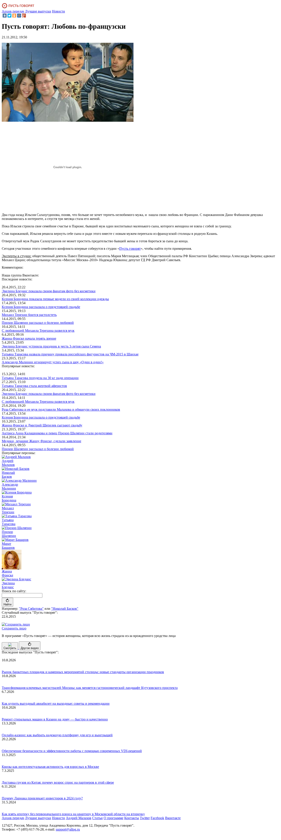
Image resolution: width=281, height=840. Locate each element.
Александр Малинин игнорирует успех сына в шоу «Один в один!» (53, 362)
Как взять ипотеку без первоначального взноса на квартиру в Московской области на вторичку (73, 814)
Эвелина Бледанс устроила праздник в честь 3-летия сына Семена (51, 346)
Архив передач (13, 11)
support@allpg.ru (68, 829)
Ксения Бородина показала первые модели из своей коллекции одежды (55, 299)
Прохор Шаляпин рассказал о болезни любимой (38, 323)
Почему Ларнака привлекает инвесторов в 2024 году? (42, 798)
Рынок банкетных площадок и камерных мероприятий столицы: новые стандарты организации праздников (83, 672)
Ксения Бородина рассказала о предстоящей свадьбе (41, 307)
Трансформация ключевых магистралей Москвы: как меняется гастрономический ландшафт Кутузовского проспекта (90, 688)
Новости (58, 11)
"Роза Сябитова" (31, 608)
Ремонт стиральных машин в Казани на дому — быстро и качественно (55, 719)
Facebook (157, 818)
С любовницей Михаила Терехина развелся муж (38, 330)
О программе (113, 818)
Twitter (145, 818)
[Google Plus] (24, 16)
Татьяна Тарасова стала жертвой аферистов (34, 386)
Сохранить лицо (14, 628)
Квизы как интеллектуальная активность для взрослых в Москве (50, 767)
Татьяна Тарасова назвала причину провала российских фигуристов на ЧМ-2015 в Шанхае (70, 354)
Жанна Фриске (7, 573)
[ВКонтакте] (5, 16)
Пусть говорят (130, 248)
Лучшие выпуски (38, 11)
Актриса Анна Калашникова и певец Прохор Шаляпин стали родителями (57, 433)
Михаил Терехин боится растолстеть (29, 315)
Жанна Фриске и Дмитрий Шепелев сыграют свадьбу (42, 425)
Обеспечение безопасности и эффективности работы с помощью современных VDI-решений (72, 751)
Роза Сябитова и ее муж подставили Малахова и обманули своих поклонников (61, 409)
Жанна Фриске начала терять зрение (29, 338)
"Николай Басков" (64, 608)
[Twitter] (9, 16)
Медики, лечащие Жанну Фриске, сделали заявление (41, 441)
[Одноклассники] (14, 16)
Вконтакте (173, 818)
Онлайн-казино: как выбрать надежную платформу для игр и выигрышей (57, 735)
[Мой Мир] (19, 16)
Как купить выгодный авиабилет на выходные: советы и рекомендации (56, 703)
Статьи (97, 818)
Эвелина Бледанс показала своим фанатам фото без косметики (48, 291)
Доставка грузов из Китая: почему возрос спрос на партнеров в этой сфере (58, 782)
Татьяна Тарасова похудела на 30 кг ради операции (40, 378)
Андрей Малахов (78, 818)
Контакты (131, 818)
